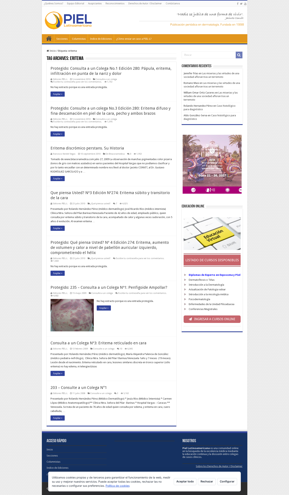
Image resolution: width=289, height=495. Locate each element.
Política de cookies (118, 485)
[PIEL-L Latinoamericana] (68, 19)
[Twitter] (241, 3)
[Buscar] (239, 55)
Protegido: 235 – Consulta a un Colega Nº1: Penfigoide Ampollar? (109, 287)
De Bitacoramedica (115, 154)
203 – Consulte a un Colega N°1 (79, 387)
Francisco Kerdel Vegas (64, 154)
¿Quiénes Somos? (53, 3)
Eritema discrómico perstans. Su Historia (87, 148)
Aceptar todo (185, 481)
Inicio (49, 38)
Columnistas (79, 38)
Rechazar (207, 481)
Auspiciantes (95, 3)
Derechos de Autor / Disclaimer (145, 3)
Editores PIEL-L (60, 79)
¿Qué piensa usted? (100, 203)
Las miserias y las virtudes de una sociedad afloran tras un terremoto (211, 96)
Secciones (62, 38)
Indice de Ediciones (101, 38)
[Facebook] (238, 3)
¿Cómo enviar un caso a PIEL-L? (134, 38)
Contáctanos (173, 3)
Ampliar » (57, 94)
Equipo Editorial (75, 3)
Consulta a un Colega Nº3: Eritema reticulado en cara (98, 343)
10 (121, 348)
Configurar (227, 481)
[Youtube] (245, 3)
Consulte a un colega (106, 79)
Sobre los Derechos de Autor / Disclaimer (219, 466)
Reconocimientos (115, 3)
